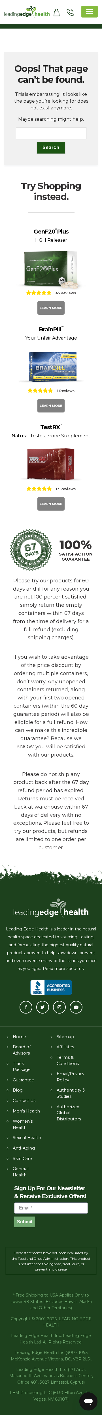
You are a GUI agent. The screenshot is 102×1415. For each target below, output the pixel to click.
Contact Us (24, 1100)
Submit (24, 1221)
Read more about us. (63, 968)
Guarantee (23, 1080)
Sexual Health (27, 1137)
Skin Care (22, 1158)
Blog (18, 1090)
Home (19, 1036)
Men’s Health (26, 1111)
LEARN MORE (51, 308)
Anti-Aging (24, 1148)
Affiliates (65, 1046)
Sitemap (65, 1036)
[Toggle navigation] (89, 12)
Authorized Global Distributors (69, 1113)
